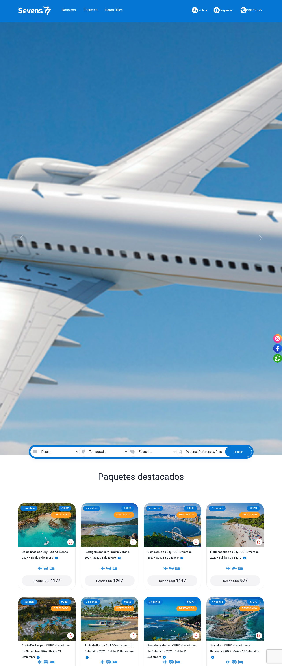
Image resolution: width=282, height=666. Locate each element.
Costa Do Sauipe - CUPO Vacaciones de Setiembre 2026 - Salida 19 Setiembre (46, 651)
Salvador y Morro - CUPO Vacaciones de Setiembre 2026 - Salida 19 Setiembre (171, 651)
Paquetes (90, 10)
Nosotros (69, 10)
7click (203, 10)
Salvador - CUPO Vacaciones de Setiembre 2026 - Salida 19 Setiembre (235, 648)
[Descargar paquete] (70, 542)
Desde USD (46, 580)
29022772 (254, 10)
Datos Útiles (114, 10)
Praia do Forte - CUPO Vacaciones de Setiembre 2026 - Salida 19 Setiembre (109, 648)
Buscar (238, 451)
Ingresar (226, 10)
